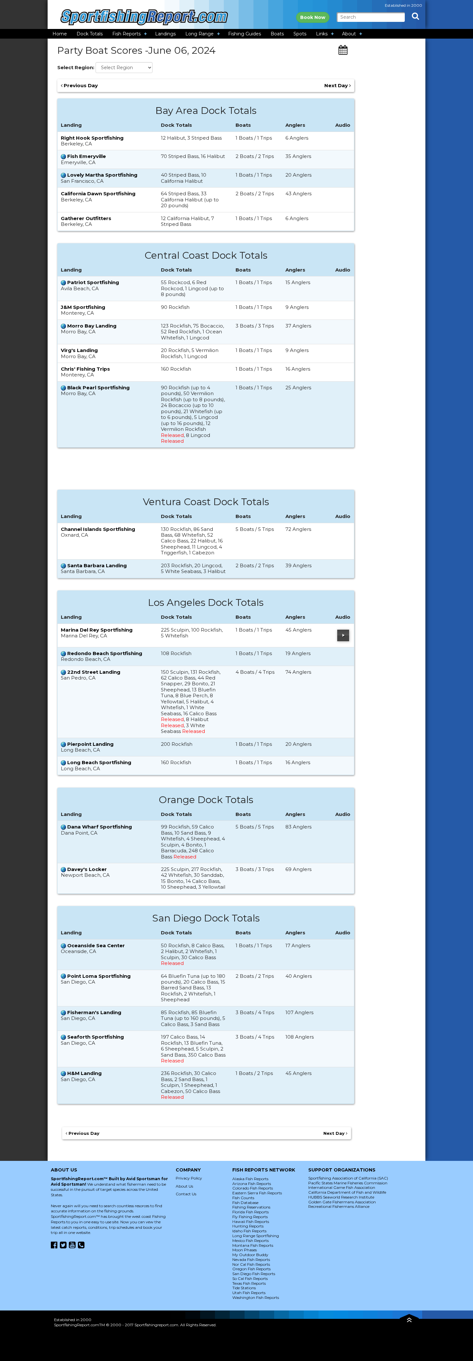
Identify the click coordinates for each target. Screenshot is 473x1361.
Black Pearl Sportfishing (98, 387)
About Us (184, 1186)
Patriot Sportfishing (93, 282)
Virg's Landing (79, 350)
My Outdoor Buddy (250, 1254)
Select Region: (75, 67)
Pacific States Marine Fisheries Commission (347, 1182)
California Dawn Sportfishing (98, 193)
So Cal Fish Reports (250, 1278)
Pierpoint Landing (90, 744)
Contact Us (186, 1193)
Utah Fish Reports (248, 1292)
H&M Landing (84, 1073)
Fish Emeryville (86, 156)
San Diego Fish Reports (253, 1273)
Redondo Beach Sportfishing (104, 653)
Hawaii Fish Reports (250, 1221)
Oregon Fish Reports (251, 1268)
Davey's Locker (87, 869)
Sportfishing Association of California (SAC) (348, 1178)
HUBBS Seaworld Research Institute (341, 1197)
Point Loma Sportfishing (99, 976)
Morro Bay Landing (91, 326)
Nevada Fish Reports (251, 1259)
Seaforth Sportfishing (95, 1037)
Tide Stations (244, 1287)
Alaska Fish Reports (250, 1178)
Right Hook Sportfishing (92, 138)
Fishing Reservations (251, 1207)
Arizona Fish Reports (251, 1183)
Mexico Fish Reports (250, 1240)
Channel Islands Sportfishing (98, 529)
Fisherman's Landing (94, 1012)
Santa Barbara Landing (97, 565)
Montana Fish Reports (252, 1245)
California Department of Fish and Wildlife (347, 1192)
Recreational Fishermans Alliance (338, 1206)
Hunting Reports (248, 1226)
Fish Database (245, 1202)
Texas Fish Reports (249, 1283)
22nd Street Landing (93, 672)
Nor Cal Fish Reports (251, 1264)
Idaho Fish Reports (249, 1230)
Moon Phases (244, 1249)
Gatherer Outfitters (86, 218)
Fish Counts (243, 1197)
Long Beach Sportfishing (99, 762)
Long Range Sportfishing (255, 1235)
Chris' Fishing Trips (85, 369)
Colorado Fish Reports (252, 1188)
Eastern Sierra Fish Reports (257, 1192)
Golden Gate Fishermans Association (342, 1201)
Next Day (336, 85)
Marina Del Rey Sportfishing (97, 630)
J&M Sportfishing (83, 307)
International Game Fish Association (341, 1187)
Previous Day (80, 85)
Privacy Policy (189, 1178)
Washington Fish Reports (255, 1297)
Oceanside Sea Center (96, 945)
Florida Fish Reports (250, 1211)
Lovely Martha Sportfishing (102, 175)
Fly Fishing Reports (250, 1216)
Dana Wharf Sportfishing (99, 827)
